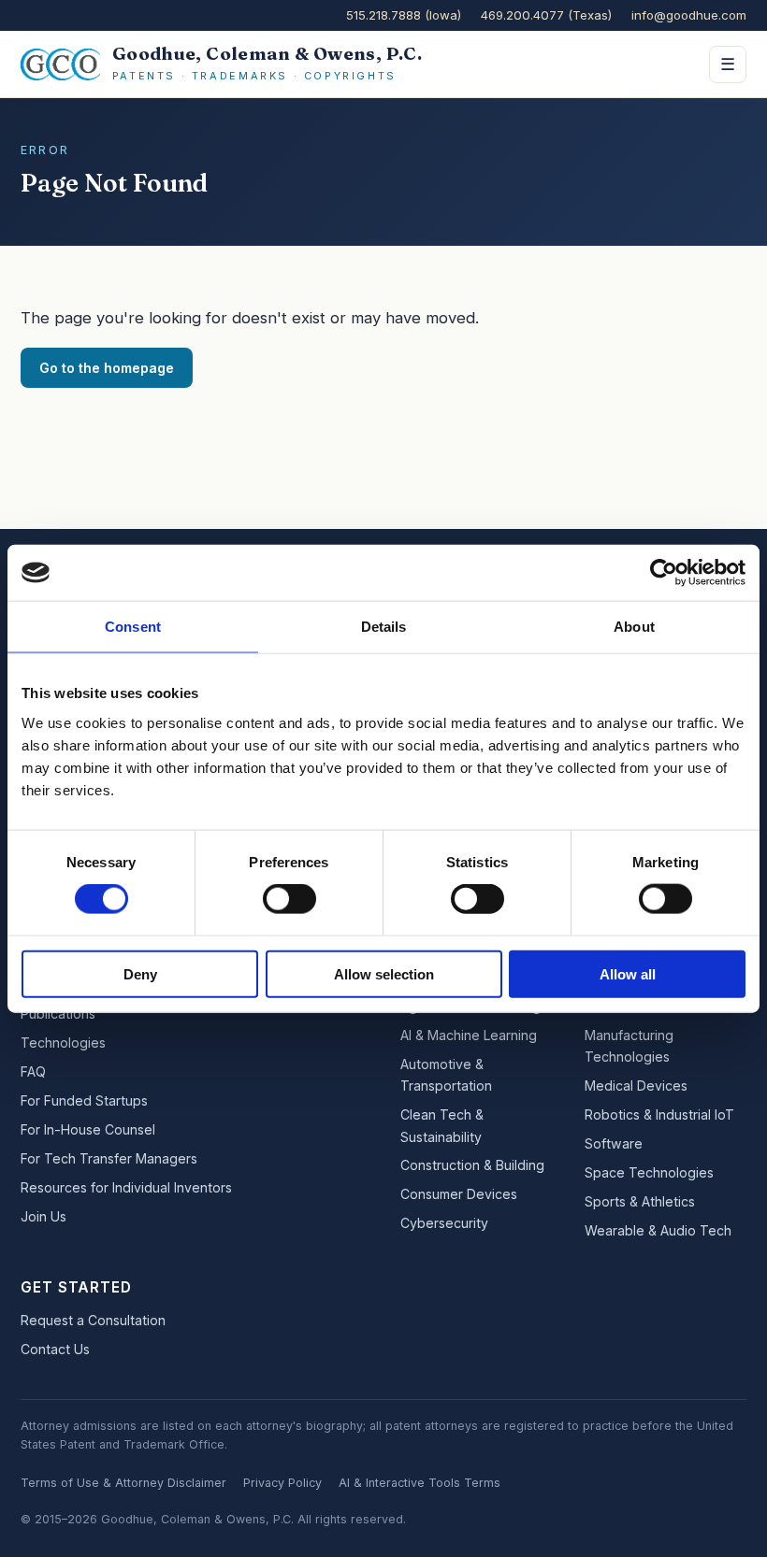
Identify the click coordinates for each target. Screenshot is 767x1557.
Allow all (628, 973)
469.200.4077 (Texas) (546, 14)
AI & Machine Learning (468, 1035)
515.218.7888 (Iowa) (403, 14)
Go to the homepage (106, 368)
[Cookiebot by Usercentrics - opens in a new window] (663, 573)
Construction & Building (472, 1165)
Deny (140, 973)
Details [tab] (384, 627)
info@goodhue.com (688, 14)
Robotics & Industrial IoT (659, 1114)
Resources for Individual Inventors (126, 1187)
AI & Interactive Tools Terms (419, 1483)
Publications (58, 1013)
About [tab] (634, 627)
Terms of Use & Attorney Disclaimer (123, 1483)
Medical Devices (636, 1085)
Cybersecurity (444, 1223)
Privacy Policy (282, 1483)
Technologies (63, 1042)
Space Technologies (649, 1172)
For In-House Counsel (88, 1129)
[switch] (289, 899)
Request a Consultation (93, 1320)
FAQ (33, 1071)
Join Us (43, 1216)
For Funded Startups (84, 1100)
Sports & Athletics (640, 1201)
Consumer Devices (458, 1194)
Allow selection (384, 973)
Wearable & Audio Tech (658, 1230)
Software (614, 1143)
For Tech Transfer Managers (109, 1158)
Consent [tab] (133, 627)
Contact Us (55, 1349)
